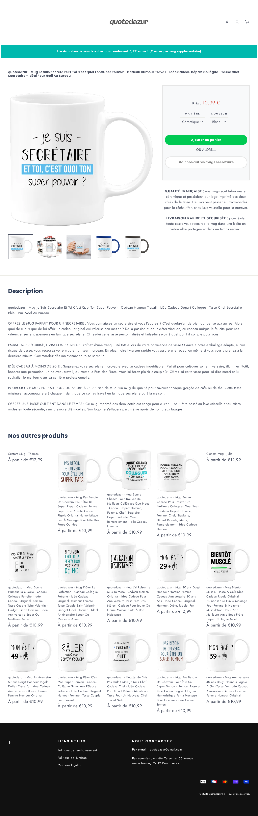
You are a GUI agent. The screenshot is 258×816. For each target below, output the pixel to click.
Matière (192, 113)
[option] (80, 157)
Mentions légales (69, 765)
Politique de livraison (72, 758)
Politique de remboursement (77, 750)
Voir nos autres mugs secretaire (206, 162)
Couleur (219, 113)
